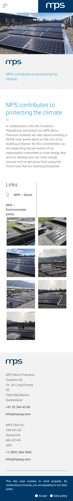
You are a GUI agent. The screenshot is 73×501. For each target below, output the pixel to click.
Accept (43, 495)
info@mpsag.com (18, 414)
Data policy (60, 495)
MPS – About (23, 195)
